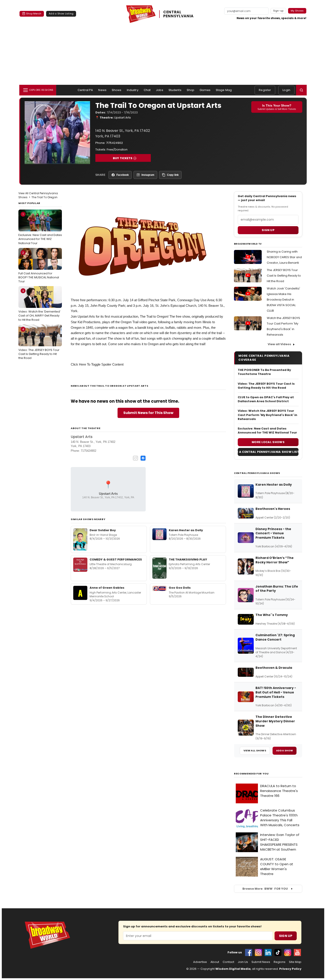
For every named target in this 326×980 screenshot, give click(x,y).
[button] (301, 90)
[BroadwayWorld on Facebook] (249, 952)
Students (175, 90)
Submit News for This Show (148, 412)
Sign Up (285, 936)
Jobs (159, 90)
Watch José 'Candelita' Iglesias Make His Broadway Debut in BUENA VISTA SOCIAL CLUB (283, 299)
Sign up (268, 230)
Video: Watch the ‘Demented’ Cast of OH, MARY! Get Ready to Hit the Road (39, 305)
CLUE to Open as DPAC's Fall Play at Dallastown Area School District (266, 399)
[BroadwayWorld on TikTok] (278, 952)
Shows (117, 90)
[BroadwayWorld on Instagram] (258, 952)
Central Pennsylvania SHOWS (257, 473)
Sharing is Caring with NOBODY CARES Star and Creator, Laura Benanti (284, 257)
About (214, 962)
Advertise (200, 962)
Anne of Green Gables (107, 588)
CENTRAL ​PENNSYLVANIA (178, 14)
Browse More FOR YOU (265, 889)
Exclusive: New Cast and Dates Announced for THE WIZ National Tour (40, 228)
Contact (228, 962)
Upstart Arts (122, 117)
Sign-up (278, 10)
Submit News (260, 962)
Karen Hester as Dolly (186, 530)
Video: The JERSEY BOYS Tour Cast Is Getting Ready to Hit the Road (38, 343)
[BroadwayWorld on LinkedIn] (268, 952)
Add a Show (284, 750)
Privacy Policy (290, 969)
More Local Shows (268, 442)
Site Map (295, 962)
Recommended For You (251, 773)
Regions (279, 962)
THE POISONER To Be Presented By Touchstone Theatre (264, 372)
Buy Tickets (122, 158)
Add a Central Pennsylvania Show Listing (268, 452)
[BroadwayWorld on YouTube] (297, 952)
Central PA (85, 90)
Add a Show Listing (61, 13)
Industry (132, 90)
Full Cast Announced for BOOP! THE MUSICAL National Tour (38, 267)
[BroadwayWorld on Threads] (288, 952)
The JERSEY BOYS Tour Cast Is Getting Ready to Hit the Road (284, 275)
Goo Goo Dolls (180, 588)
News (102, 90)
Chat (147, 90)
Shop (190, 90)
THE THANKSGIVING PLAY (188, 559)
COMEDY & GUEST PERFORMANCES (116, 559)
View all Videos (279, 344)
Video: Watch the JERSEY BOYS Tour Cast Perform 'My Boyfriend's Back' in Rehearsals (267, 415)
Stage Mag (224, 90)
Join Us (243, 962)
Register (265, 90)
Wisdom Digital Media (233, 969)
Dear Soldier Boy (103, 530)
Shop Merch (33, 13)
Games (205, 90)
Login (286, 90)
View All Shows (255, 750)
